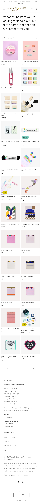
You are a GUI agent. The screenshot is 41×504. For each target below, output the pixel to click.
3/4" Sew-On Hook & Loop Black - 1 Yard (10, 169)
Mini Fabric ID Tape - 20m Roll (9, 61)
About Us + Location (10, 437)
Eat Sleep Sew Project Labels (8, 196)
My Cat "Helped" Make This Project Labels (10, 142)
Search (6, 450)
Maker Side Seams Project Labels (29, 61)
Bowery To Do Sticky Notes (27, 302)
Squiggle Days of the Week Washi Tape (29, 197)
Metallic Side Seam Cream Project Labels (10, 114)
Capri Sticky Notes (25, 250)
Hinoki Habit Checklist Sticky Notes (10, 328)
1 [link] (7, 369)
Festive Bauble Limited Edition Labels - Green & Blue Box (29, 329)
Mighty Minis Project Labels (28, 87)
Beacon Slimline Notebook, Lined (10, 224)
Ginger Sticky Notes (6, 302)
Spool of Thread (22, 500)
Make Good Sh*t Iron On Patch (28, 356)
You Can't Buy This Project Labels (29, 114)
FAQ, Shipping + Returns (11, 446)
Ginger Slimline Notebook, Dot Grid (30, 224)
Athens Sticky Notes (6, 250)
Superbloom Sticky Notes (8, 276)
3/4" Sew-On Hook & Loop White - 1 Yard (30, 142)
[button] (4, 9)
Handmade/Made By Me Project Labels (29, 169)
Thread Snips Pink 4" (6, 87)
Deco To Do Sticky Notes (27, 276)
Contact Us (7, 441)
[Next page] (33, 368)
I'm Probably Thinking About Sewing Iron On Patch (8, 357)
